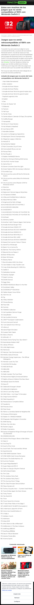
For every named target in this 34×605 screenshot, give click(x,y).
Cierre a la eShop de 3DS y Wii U (24, 556)
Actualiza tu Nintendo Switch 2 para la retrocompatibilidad (8, 557)
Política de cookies (7, 590)
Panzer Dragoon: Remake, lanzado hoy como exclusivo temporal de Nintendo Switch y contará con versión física (8, 574)
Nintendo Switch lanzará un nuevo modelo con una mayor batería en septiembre (23, 573)
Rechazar (17, 597)
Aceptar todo (17, 594)
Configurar (17, 601)
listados (6, 62)
